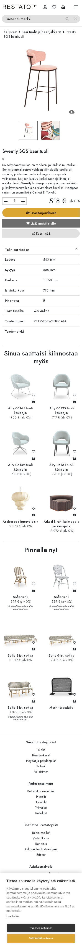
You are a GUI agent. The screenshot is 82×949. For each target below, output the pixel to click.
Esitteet (41, 854)
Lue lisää (12, 916)
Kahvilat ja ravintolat (41, 791)
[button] (41, 249)
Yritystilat (41, 807)
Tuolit (41, 750)
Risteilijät (41, 813)
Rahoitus (41, 843)
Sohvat (41, 766)
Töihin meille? (41, 832)
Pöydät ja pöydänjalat (41, 760)
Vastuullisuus (41, 838)
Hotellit (41, 796)
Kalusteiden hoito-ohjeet (41, 849)
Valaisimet (41, 771)
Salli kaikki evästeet (41, 938)
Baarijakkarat (41, 755)
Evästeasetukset (41, 928)
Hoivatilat (41, 802)
